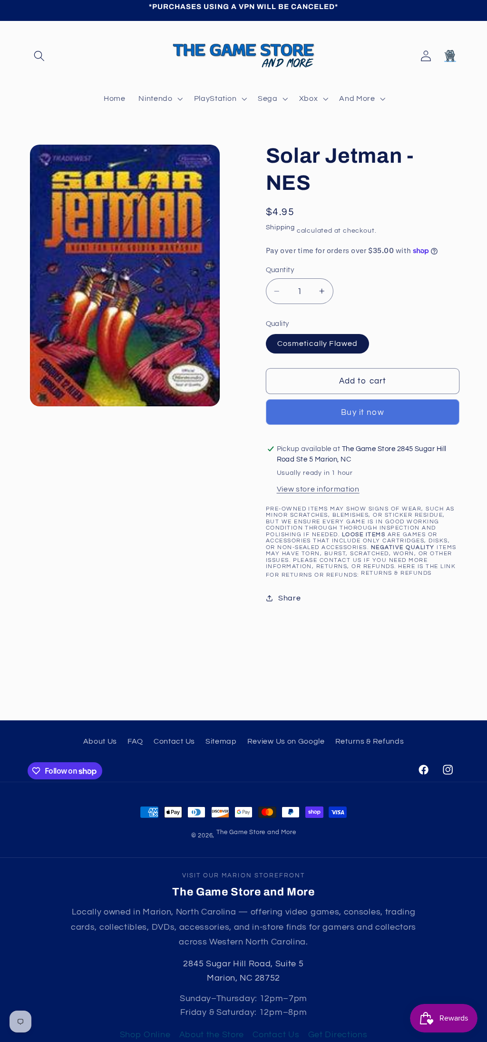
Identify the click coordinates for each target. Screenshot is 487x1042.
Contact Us (174, 741)
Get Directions (338, 1034)
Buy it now (362, 412)
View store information (318, 489)
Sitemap (221, 741)
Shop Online (145, 1034)
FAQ (135, 741)
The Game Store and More (256, 832)
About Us (100, 741)
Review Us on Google (286, 741)
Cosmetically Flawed (317, 343)
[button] (40, 56)
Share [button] (289, 598)
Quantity (280, 270)
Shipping (280, 227)
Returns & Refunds (396, 573)
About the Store (211, 1034)
